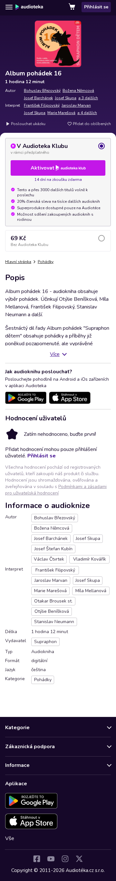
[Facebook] (37, 859)
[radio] (58, 148)
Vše (9, 838)
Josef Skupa (65, 98)
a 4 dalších (87, 112)
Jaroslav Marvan (76, 105)
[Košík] (72, 7)
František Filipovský (42, 105)
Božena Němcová (78, 90)
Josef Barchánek (38, 98)
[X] (79, 859)
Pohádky (45, 261)
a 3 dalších (88, 98)
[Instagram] (65, 859)
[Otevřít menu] (9, 7)
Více (55, 354)
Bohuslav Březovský (42, 90)
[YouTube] (51, 859)
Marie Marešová (61, 112)
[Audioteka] (29, 7)
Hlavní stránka (18, 261)
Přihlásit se (96, 7)
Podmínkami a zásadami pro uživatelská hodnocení (56, 490)
